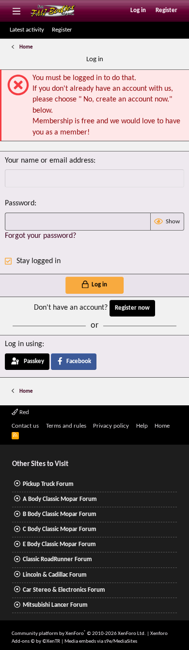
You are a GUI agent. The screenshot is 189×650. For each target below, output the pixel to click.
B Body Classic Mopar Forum (59, 514)
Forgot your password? (40, 236)
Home (162, 426)
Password (19, 203)
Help (142, 426)
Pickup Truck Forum (48, 484)
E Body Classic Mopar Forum (59, 544)
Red (23, 412)
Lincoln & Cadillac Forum (55, 575)
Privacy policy (111, 426)
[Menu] (16, 10)
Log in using (23, 344)
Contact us (25, 426)
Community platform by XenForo (79, 633)
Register (62, 30)
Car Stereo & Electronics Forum (64, 590)
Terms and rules (66, 426)
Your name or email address (49, 161)
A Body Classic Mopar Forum (60, 499)
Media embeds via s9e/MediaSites (100, 641)
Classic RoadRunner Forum (57, 559)
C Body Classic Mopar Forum (59, 529)
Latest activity (27, 30)
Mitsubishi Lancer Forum (55, 605)
